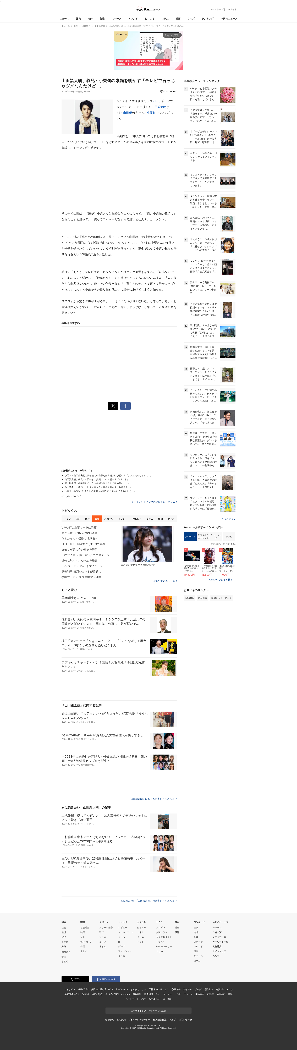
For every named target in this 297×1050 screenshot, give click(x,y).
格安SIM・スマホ (224, 989)
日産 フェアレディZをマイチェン (82, 566)
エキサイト (231, 9)
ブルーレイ (190, 536)
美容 (230, 994)
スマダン (160, 927)
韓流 (82, 946)
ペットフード (132, 998)
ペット (140, 941)
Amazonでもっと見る (221, 579)
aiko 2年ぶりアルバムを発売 (79, 560)
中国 (64, 956)
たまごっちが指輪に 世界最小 (80, 538)
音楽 (82, 937)
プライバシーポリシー (139, 1019)
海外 (90, 18)
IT (119, 941)
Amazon (189, 597)
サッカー (103, 937)
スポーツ (116, 18)
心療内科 (176, 989)
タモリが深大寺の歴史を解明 (80, 549)
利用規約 (121, 1019)
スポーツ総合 (106, 927)
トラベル (160, 941)
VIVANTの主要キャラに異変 (79, 527)
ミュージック (216, 536)
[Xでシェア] (113, 406)
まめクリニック (138, 989)
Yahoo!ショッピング (221, 597)
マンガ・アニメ (126, 932)
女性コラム (161, 932)
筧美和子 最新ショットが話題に (81, 571)
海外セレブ (86, 941)
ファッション (125, 951)
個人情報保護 (159, 1019)
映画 (82, 932)
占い (158, 994)
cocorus (125, 994)
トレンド (133, 18)
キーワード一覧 (220, 941)
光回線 (85, 994)
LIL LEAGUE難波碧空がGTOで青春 (83, 544)
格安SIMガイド (71, 994)
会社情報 (109, 1019)
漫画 (178, 18)
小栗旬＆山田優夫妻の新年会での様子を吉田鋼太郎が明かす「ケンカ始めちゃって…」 (108, 475)
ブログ (198, 989)
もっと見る (227, 518)
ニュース (64, 18)
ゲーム (121, 937)
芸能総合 (84, 927)
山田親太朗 (159, 107)
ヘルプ (216, 955)
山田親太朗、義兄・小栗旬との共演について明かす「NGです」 (97, 479)
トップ (67, 518)
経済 (64, 932)
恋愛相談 (148, 994)
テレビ (156, 101)
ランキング (208, 18)
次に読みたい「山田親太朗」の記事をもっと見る (148, 900)
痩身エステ (154, 998)
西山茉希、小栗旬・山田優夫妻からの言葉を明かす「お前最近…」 (98, 487)
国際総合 (66, 951)
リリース (217, 927)
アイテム (187, 989)
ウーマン (167, 994)
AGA (143, 998)
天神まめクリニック (159, 989)
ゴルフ (102, 941)
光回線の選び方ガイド (102, 989)
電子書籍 (167, 998)
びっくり (141, 927)
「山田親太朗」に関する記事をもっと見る (151, 798)
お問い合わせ (185, 1019)
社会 (64, 927)
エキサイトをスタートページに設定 (148, 1010)
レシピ (177, 994)
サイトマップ (219, 951)
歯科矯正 (221, 994)
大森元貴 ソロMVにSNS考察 (79, 533)
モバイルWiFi (112, 994)
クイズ (191, 18)
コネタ (140, 932)
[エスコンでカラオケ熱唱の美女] (147, 544)
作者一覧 (217, 932)
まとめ (65, 941)
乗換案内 (199, 994)
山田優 (127, 112)
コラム (165, 18)
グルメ (121, 946)
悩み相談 (137, 994)
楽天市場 (202, 597)
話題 (177, 932)
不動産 (210, 994)
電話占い (208, 989)
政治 (64, 937)
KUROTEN (83, 989)
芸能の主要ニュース (164, 581)
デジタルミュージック (203, 536)
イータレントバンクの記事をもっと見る (153, 501)
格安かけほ (97, 994)
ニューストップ (215, 9)
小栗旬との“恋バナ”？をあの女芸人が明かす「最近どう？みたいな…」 (100, 491)
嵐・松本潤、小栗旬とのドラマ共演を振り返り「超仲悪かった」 (97, 483)
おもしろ (149, 18)
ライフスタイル (164, 937)
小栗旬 (151, 112)
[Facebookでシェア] (125, 406)
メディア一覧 (219, 937)
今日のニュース (229, 18)
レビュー (122, 927)
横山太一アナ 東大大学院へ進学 (81, 577)
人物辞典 (217, 946)
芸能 (102, 18)
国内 (78, 18)
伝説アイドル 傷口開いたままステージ (85, 555)
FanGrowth (122, 989)
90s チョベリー (164, 946)
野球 (101, 932)
